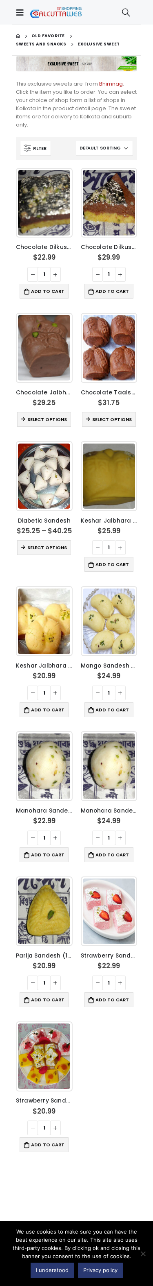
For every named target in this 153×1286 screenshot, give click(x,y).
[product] (44, 202)
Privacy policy (100, 1270)
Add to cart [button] (47, 291)
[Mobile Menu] (22, 12)
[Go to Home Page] (18, 36)
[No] (143, 1254)
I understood (52, 1270)
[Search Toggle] (126, 12)
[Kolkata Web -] (55, 12)
